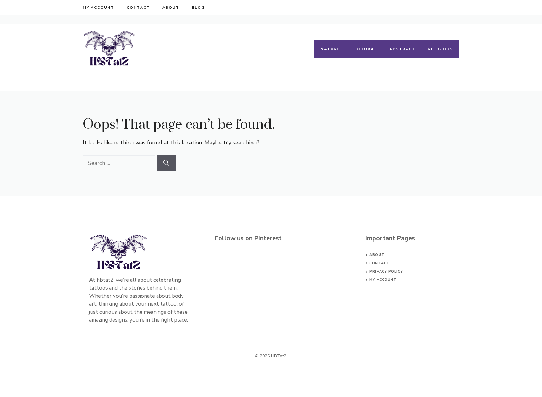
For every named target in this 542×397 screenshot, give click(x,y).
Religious (440, 49)
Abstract (402, 49)
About (170, 7)
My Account (98, 7)
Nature (330, 49)
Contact (138, 7)
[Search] (166, 163)
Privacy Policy (386, 271)
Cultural (364, 49)
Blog (198, 7)
